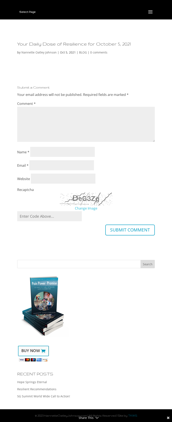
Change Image (86, 208)
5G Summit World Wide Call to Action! (43, 396)
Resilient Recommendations (36, 389)
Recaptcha (25, 189)
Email (23, 165)
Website (23, 179)
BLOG (83, 52)
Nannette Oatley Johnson (39, 52)
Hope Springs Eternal (32, 382)
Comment (26, 103)
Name (23, 152)
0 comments (98, 52)
